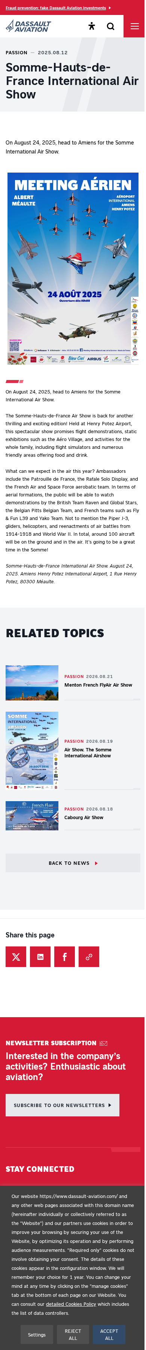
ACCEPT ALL (109, 1334)
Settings (37, 1334)
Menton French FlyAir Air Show (98, 684)
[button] (73, 270)
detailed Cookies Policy (71, 1304)
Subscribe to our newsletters (59, 1105)
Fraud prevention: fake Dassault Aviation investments (56, 7)
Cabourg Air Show (83, 817)
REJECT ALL (73, 1334)
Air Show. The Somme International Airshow (88, 752)
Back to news (70, 863)
